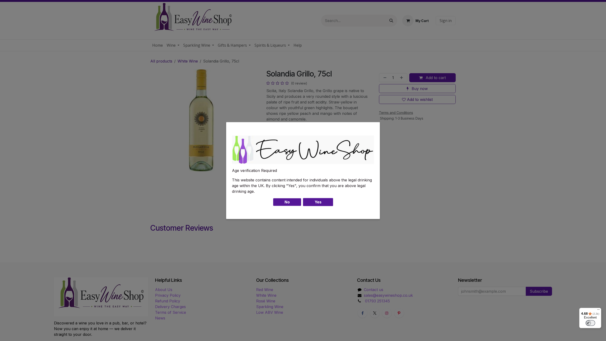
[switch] (590, 323)
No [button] (287, 202)
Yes (318, 202)
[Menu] (598, 311)
